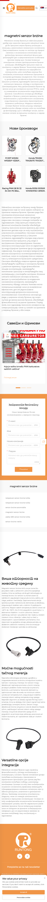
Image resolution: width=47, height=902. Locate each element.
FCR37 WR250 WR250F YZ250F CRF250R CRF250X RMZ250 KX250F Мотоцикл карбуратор (11, 159)
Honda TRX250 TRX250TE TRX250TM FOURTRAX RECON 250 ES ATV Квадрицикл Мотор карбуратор (35, 159)
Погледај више (10, 377)
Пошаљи (23, 469)
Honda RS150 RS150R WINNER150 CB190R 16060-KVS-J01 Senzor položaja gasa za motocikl (35, 189)
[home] (11, 8)
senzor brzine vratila (13, 522)
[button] (18, 387)
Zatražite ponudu (25, 8)
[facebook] (27, 856)
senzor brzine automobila (15, 507)
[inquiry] (43, 441)
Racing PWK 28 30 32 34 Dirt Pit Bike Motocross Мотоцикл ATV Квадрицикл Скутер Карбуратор (12, 189)
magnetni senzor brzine (14, 512)
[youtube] (19, 856)
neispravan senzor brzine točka (17, 498)
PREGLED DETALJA (12, 145)
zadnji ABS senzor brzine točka (17, 517)
